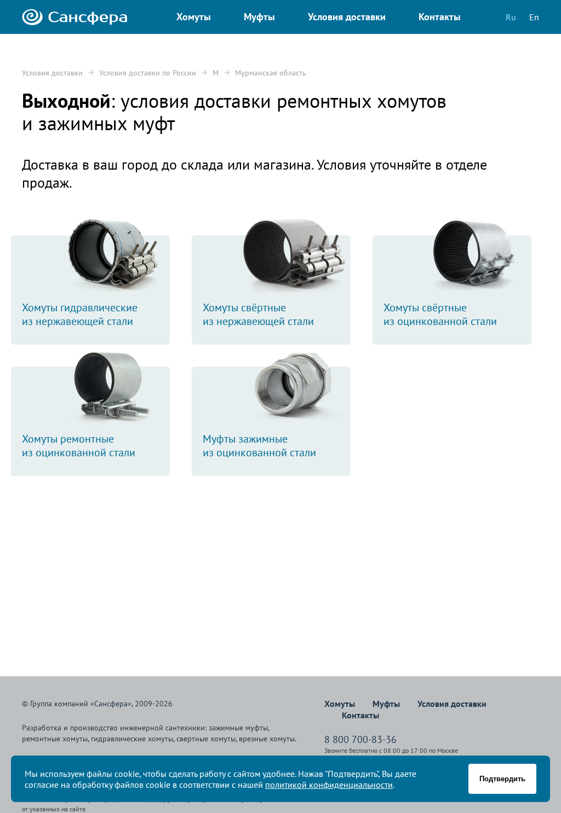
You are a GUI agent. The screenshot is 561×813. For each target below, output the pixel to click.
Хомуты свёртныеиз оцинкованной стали (440, 314)
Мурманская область (270, 73)
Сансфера (111, 704)
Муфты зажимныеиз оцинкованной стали (259, 446)
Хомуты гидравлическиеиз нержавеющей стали (80, 314)
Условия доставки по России (147, 73)
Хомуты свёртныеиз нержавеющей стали (258, 314)
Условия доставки (52, 73)
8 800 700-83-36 (360, 739)
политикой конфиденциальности (329, 784)
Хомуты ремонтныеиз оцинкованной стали (78, 446)
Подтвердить (502, 779)
